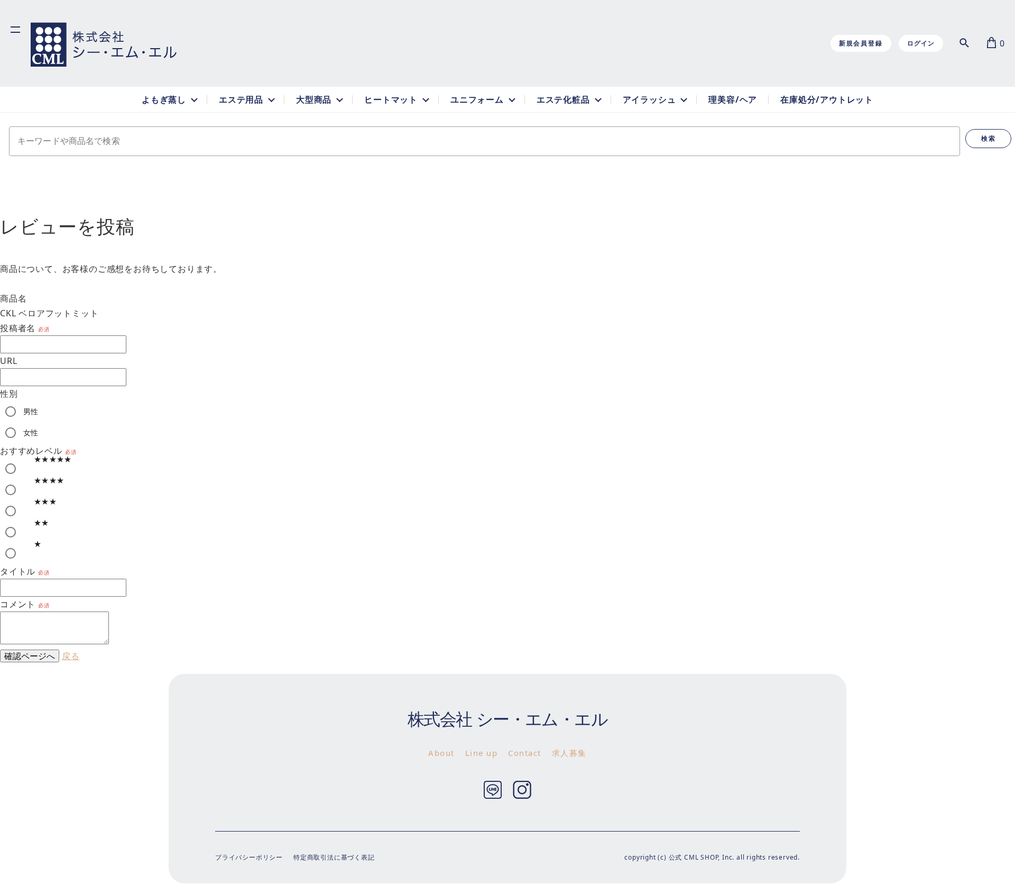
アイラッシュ (649, 99)
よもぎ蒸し (164, 99)
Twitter (493, 790)
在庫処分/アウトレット (826, 99)
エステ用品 (241, 99)
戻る (71, 656)
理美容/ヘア (732, 99)
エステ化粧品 (563, 99)
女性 (31, 432)
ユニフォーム (477, 99)
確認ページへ (29, 656)
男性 (31, 411)
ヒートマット (391, 99)
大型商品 (313, 99)
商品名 (13, 298)
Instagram (522, 790)
